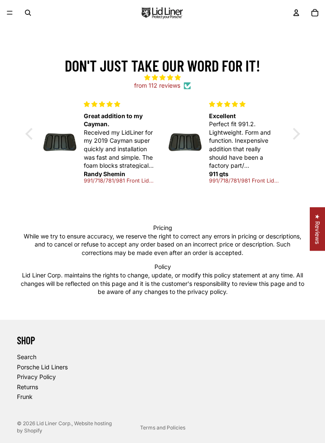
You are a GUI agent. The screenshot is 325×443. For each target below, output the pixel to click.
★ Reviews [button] (317, 229)
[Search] (28, 12)
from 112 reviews (157, 85)
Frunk (25, 397)
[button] (31, 134)
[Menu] (9, 12)
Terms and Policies (162, 427)
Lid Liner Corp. (54, 423)
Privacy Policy (36, 376)
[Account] (296, 12)
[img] (163, 77)
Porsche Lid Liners (42, 367)
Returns (27, 386)
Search (26, 356)
